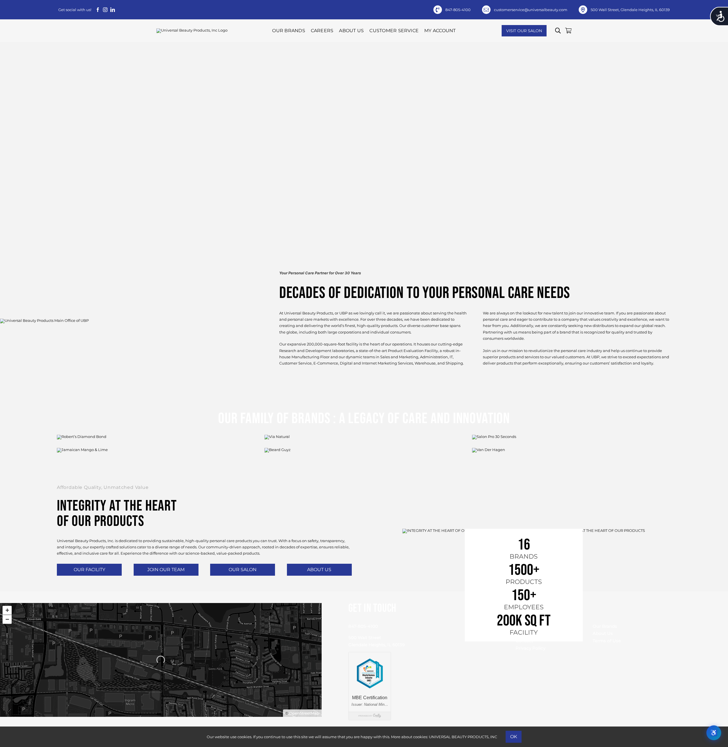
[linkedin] (112, 9)
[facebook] (98, 9)
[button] (558, 31)
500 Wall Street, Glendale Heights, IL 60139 (630, 9)
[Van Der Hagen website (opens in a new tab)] (571, 464)
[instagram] (105, 9)
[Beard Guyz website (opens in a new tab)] (364, 464)
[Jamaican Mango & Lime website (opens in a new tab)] (156, 464)
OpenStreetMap (304, 713)
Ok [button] (513, 736)
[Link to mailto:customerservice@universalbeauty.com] (486, 9)
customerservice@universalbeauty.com (530, 9)
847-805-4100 (458, 9)
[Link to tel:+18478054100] (437, 9)
